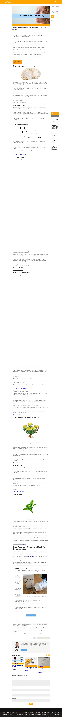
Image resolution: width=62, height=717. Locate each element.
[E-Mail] (45, 638)
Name (13, 687)
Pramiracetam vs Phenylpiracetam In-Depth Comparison (42, 670)
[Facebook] (41, 638)
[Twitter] (43, 638)
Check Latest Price (31, 615)
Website (14, 698)
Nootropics (14, 30)
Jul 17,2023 (41, 666)
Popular (53, 116)
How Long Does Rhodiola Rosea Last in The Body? (54, 133)
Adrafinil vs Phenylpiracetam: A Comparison (54, 148)
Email (13, 693)
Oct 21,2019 (16, 24)
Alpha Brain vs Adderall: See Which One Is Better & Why (18, 666)
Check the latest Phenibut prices (19, 267)
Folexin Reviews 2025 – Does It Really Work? (54, 120)
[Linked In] (47, 638)
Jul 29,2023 (28, 665)
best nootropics (36, 56)
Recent (53, 113)
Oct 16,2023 (16, 663)
